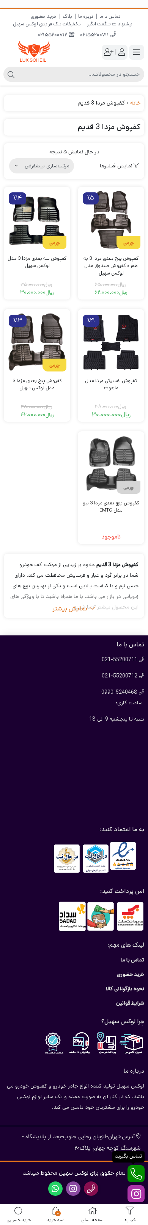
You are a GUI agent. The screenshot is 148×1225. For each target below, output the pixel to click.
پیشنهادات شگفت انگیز (109, 24)
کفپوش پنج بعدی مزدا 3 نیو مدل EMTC (111, 506)
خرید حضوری (44, 16)
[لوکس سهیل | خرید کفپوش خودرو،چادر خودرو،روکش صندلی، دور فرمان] (34, 52)
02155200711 (95, 35)
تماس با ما (110, 16)
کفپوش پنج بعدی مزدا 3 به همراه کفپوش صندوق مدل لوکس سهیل (111, 266)
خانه (135, 103)
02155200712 (53, 35)
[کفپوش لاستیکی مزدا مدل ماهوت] (111, 342)
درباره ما (85, 16)
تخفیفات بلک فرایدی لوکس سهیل (47, 24)
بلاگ (67, 16)
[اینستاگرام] (136, 1193)
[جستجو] (11, 74)
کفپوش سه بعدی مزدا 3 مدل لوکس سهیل (37, 262)
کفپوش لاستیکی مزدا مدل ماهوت (111, 384)
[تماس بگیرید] (136, 1173)
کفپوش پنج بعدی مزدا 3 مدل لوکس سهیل (37, 384)
